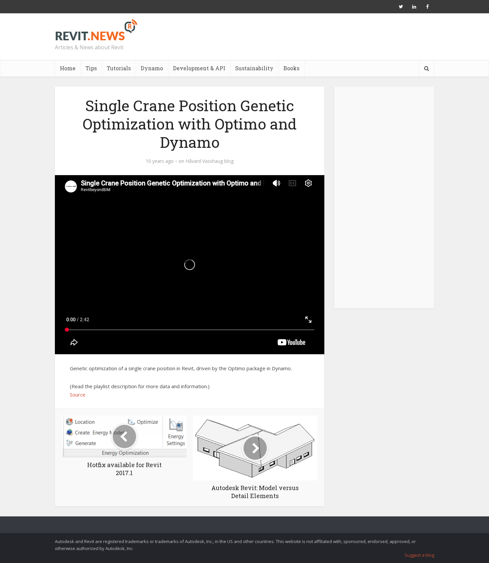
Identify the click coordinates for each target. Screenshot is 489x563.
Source (77, 394)
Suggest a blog (419, 555)
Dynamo (152, 68)
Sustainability (254, 68)
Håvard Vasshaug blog (210, 161)
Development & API (199, 68)
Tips (91, 68)
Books (291, 68)
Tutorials (119, 68)
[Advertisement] (384, 201)
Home (68, 68)
